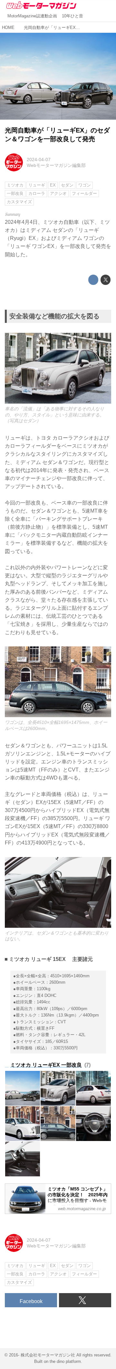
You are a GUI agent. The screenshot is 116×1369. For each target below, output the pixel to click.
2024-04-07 (39, 159)
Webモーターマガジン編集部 (56, 165)
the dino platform (65, 1361)
